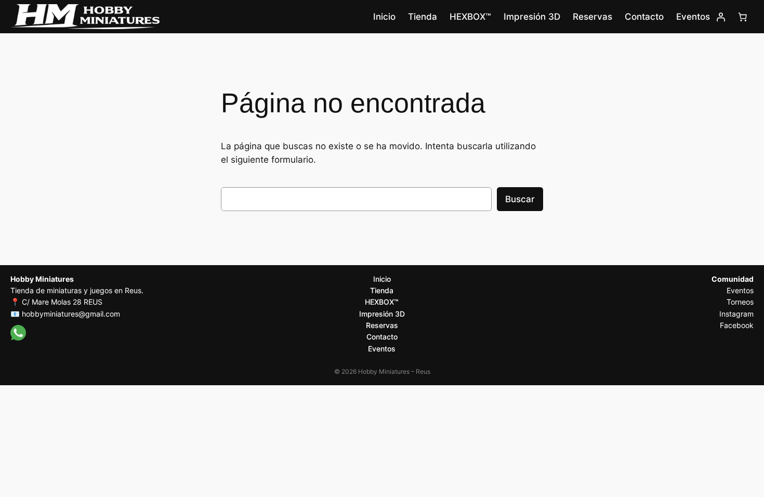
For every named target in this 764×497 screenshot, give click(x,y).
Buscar (520, 199)
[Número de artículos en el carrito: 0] (743, 17)
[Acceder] (721, 17)
